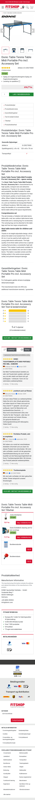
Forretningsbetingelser (9, 730)
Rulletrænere (23, 773)
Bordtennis (6, 763)
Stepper (5, 777)
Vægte (21, 767)
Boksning (6, 770)
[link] (9, 643)
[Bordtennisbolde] (6, 544)
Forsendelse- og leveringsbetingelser (9, 738)
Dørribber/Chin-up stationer (24, 785)
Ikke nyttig (14, 384)
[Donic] (8, 16)
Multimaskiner (7, 760)
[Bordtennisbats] (6, 556)
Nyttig (6, 384)
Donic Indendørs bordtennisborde (12, 13)
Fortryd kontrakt (17, 720)
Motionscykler (23, 753)
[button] (5, 50)
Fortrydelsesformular (9, 743)
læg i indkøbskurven (21, 94)
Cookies (5, 734)
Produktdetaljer (10, 105)
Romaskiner (23, 756)
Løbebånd (6, 756)
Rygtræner (6, 784)
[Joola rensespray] (6, 516)
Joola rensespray (16, 515)
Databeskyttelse (23, 730)
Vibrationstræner (24, 789)
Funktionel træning (9, 780)
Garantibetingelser (11, 113)
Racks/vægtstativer (25, 777)
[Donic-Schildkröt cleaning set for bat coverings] (6, 531)
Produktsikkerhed (11, 125)
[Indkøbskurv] (32, 7)
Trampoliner (23, 760)
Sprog (27, 350)
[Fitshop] (12, 7)
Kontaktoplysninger (25, 734)
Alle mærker (6, 794)
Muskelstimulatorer (9, 789)
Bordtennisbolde (15, 544)
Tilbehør (7, 121)
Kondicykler (6, 773)
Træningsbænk (23, 763)
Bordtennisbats (15, 556)
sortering (11, 350)
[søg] (27, 7)
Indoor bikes (7, 767)
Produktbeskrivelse (11, 109)
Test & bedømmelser (12, 117)
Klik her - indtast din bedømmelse (17, 338)
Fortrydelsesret (23, 737)
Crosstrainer (7, 753)
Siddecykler (22, 770)
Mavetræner (23, 780)
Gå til (29, 549)
